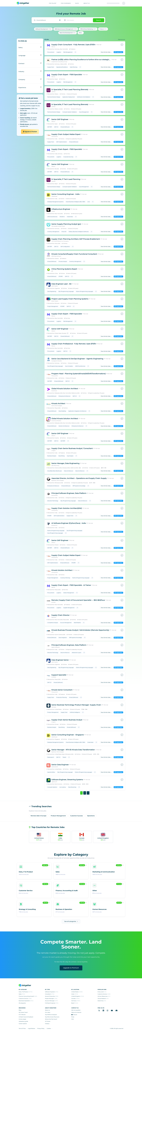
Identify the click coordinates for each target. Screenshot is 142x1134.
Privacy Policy (40, 1028)
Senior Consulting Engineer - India (65, 194)
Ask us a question (76, 1010)
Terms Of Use (22, 1028)
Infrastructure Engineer (60, 209)
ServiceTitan (54, 495)
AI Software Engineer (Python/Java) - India (68, 523)
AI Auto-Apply (22, 1019)
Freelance (72, 49)
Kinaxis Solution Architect (61, 570)
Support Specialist (58, 675)
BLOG (77, 3)
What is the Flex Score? (51, 1019)
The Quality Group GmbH (58, 226)
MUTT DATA (54, 286)
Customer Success (76, 816)
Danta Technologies (56, 405)
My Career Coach (23, 1012)
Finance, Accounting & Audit (28, 996)
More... (80, 32)
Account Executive (51, 996)
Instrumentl (54, 766)
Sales (22, 994)
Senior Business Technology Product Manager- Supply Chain (76, 705)
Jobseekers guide (23, 1021)
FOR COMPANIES (66, 3)
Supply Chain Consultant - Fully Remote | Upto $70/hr (73, 45)
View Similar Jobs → (106, 52)
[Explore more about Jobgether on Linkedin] (103, 1010)
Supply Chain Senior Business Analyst (66, 720)
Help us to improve (76, 1012)
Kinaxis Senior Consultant (61, 690)
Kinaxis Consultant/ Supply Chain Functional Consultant (74, 254)
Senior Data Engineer (60, 765)
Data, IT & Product (25, 991)
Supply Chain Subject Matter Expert (65, 134)
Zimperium (54, 525)
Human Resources (104, 996)
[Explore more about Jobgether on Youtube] (112, 1010)
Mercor (53, 46)
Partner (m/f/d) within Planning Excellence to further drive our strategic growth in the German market (81, 60)
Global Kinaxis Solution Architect (64, 389)
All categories (22, 1003)
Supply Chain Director (60, 615)
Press (72, 1017)
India (74, 994)
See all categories (70, 921)
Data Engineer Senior (60, 660)
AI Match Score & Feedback (26, 1017)
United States (77, 991)
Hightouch (54, 781)
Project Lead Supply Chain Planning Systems (69, 299)
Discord (75, 1014)
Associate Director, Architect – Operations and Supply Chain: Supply (79, 478)
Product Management (58, 816)
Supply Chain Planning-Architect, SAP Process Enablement (75, 239)
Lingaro (53, 450)
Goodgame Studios (56, 360)
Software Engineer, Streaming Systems (67, 780)
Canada (75, 998)
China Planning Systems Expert (64, 269)
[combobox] (47, 20)
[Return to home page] (23, 3)
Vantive (53, 91)
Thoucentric (54, 136)
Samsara (53, 707)
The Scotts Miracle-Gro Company (60, 241)
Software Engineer (51, 991)
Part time (62, 79)
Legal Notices (31, 1028)
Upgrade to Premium (71, 968)
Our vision (47, 1012)
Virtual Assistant (103, 998)
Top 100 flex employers (51, 1014)
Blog (20, 1010)
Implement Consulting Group (59, 61)
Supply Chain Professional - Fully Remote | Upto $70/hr (73, 344)
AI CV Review (22, 1014)
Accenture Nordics (56, 420)
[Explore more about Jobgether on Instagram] (107, 1010)
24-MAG (53, 602)
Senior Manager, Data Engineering (65, 463)
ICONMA (53, 677)
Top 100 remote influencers (52, 1017)
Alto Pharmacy (55, 465)
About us (47, 1010)
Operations (91, 816)
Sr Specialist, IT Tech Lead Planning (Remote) (69, 89)
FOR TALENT (52, 3)
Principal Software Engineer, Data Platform (68, 493)
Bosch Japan (54, 301)
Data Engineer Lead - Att (61, 284)
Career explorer (23, 1023)
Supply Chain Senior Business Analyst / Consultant (72, 448)
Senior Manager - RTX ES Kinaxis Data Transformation (73, 750)
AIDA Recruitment (56, 256)
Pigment (53, 617)
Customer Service (25, 998)
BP (52, 271)
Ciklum (53, 121)
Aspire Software (55, 647)
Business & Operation (26, 1000)
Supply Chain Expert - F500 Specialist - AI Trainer (71, 585)
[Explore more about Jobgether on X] (99, 1010)
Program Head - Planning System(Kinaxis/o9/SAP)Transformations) (78, 374)
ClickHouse (54, 196)
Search (98, 20)
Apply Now (119, 52)
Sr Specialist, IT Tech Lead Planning (65, 179)
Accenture (54, 390)
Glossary (47, 1023)
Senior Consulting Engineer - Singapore (67, 735)
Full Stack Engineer (51, 1003)
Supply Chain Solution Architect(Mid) (66, 508)
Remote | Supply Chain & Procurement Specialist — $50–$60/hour (78, 600)
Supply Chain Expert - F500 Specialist (66, 75)
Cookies (49, 1028)
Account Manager (51, 1000)
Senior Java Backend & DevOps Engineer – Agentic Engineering (77, 359)
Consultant (49, 994)
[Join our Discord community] (116, 1010)
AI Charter (47, 1021)
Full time (71, 64)
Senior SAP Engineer (59, 119)
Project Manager (51, 998)
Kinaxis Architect (58, 403)
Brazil (74, 1003)
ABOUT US (86, 3)
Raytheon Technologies (57, 480)
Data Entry (102, 1000)
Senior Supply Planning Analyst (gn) (66, 224)
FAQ (72, 1019)
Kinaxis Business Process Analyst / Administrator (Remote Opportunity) (80, 630)
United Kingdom (77, 996)
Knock (53, 211)
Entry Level (102, 991)
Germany (75, 1000)
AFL (52, 632)
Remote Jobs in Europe (38, 816)
